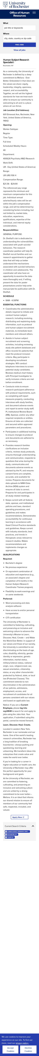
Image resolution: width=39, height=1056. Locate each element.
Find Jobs (19, 44)
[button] (19, 826)
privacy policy (22, 1043)
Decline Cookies (28, 1049)
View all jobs (19, 50)
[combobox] (19, 26)
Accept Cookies (10, 1049)
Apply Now (17, 817)
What (5, 23)
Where (6, 33)
